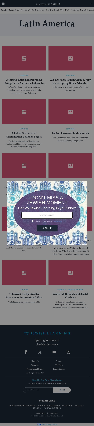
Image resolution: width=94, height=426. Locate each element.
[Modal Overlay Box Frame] (47, 213)
